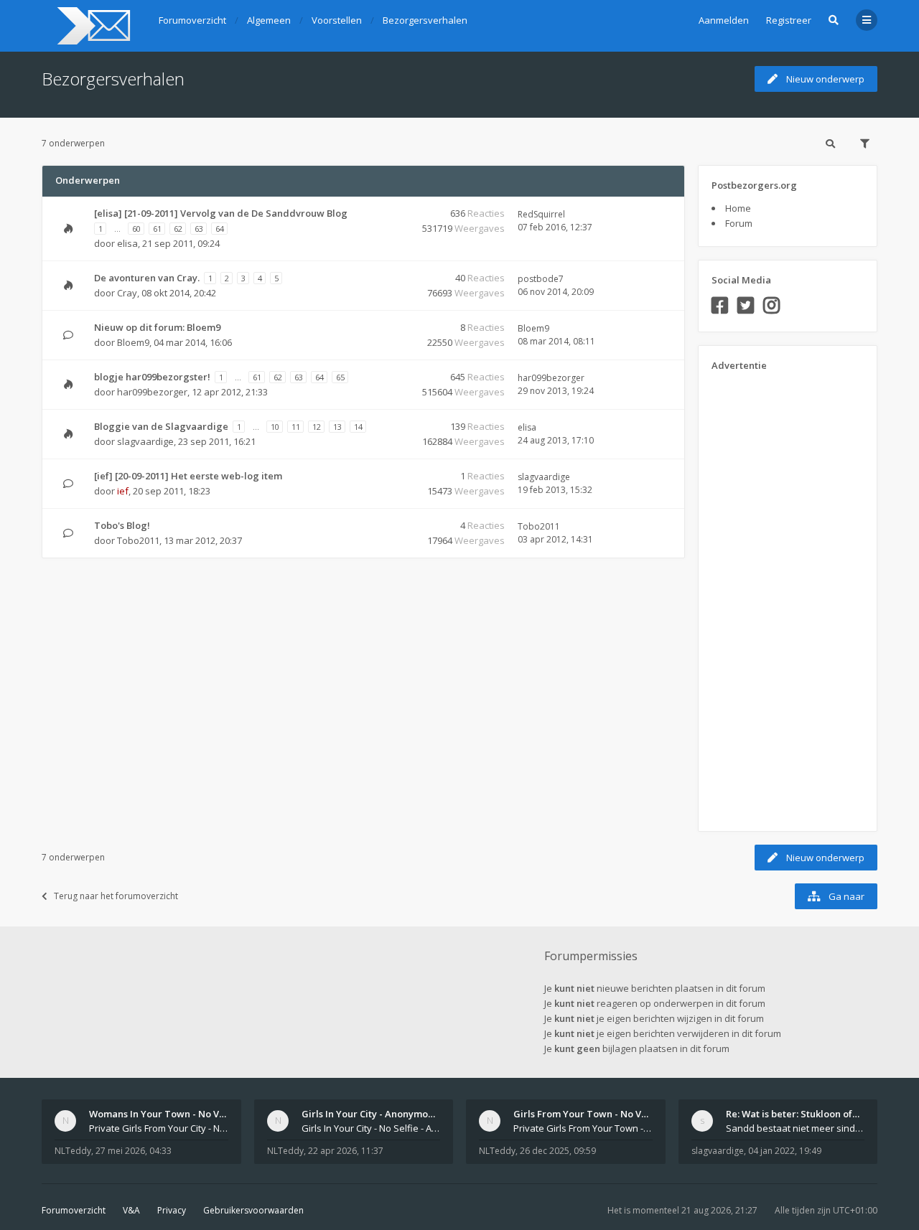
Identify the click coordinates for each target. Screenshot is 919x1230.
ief (123, 490)
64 (219, 228)
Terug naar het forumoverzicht (116, 896)
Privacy (171, 1210)
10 (275, 426)
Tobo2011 (138, 540)
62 (178, 228)
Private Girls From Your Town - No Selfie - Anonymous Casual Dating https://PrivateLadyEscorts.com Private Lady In (583, 1128)
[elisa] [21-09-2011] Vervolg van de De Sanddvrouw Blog (220, 213)
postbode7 (541, 279)
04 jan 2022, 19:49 (784, 1151)
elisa (127, 243)
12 (316, 426)
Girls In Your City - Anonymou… (371, 1113)
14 (358, 426)
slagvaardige (145, 441)
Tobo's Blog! (122, 525)
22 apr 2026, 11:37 (345, 1151)
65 (340, 377)
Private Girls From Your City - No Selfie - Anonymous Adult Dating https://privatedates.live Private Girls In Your (158, 1128)
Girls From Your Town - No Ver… (585, 1113)
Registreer (788, 20)
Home (738, 208)
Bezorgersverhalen (113, 78)
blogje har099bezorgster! (152, 376)
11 (295, 426)
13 (337, 426)
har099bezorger (152, 391)
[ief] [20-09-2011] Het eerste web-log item (188, 475)
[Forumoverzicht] (91, 25)
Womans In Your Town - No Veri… (164, 1113)
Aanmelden (724, 20)
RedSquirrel (541, 214)
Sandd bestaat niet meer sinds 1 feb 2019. (795, 1128)
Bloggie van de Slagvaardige (161, 426)
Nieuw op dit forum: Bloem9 (157, 327)
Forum (738, 223)
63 (199, 228)
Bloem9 (133, 342)
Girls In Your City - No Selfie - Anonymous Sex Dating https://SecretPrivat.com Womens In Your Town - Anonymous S (371, 1128)
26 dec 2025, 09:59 (558, 1151)
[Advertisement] (769, 596)
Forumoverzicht (74, 1210)
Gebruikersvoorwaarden (253, 1210)
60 (136, 228)
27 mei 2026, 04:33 (133, 1151)
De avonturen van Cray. (147, 277)
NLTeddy (73, 1151)
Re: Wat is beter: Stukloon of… (792, 1113)
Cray (127, 292)
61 (157, 228)
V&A (131, 1210)
